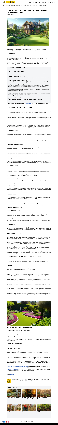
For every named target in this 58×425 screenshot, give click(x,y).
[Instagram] (8, 422)
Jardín (36, 2)
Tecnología (29, 2)
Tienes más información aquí (15, 156)
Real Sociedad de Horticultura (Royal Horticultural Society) (17, 366)
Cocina (49, 2)
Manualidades (44, 2)
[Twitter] (4, 422)
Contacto (24, 421)
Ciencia (40, 2)
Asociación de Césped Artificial (12, 369)
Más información (14, 120)
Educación (53, 2)
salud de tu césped (28, 103)
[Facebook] (3, 422)
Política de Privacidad (29, 421)
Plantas (12, 374)
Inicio (21, 421)
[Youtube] (6, 422)
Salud (33, 2)
